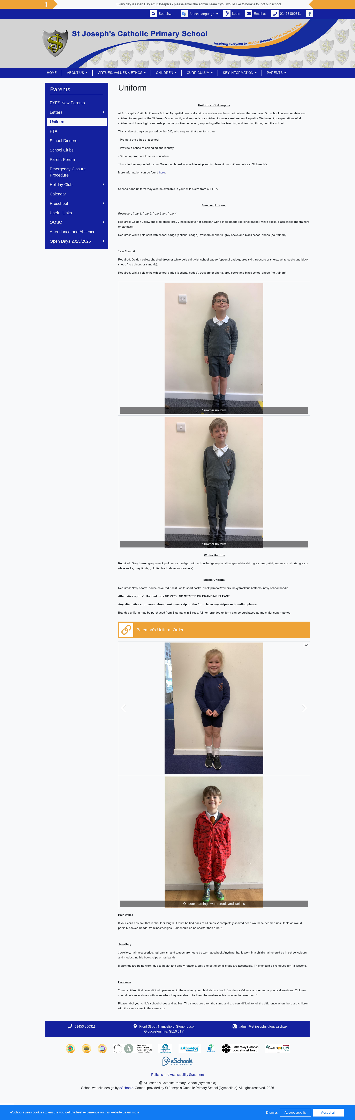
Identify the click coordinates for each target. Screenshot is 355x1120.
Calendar (58, 194)
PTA (53, 131)
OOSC (56, 222)
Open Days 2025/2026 (70, 241)
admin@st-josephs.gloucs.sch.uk (263, 1026)
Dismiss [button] (272, 1112)
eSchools (126, 1088)
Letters (56, 112)
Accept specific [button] (296, 1112)
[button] (123, 708)
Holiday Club (61, 184)
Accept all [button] (328, 1112)
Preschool (59, 203)
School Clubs (62, 150)
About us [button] (76, 73)
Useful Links (61, 213)
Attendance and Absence (72, 232)
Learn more (131, 1112)
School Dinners (63, 140)
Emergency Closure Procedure (68, 172)
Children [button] (165, 73)
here (162, 172)
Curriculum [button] (198, 73)
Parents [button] (275, 73)
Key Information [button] (238, 73)
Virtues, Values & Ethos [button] (120, 73)
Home (52, 73)
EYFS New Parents (67, 103)
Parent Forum (62, 159)
